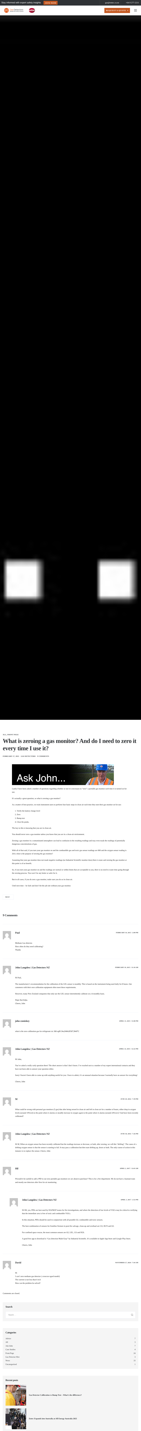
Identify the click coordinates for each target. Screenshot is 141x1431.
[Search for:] (70, 1315)
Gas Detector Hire (13, 1357)
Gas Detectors (28, 756)
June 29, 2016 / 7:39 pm (129, 1099)
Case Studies (10, 1350)
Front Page (13, 735)
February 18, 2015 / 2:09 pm (127, 933)
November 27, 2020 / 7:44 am (126, 1263)
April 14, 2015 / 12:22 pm (128, 1049)
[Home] (13, 10)
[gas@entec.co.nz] (110, 3)
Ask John (9, 1346)
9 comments (43, 756)
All (4, 735)
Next (7, 897)
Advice (8, 1339)
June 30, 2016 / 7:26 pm (129, 1134)
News (8, 1361)
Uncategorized (11, 1364)
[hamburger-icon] (135, 10)
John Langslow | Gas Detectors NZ (32, 967)
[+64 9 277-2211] (131, 3)
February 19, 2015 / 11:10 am (126, 967)
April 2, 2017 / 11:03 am (129, 1168)
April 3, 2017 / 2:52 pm (129, 1200)
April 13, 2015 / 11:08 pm (128, 1021)
